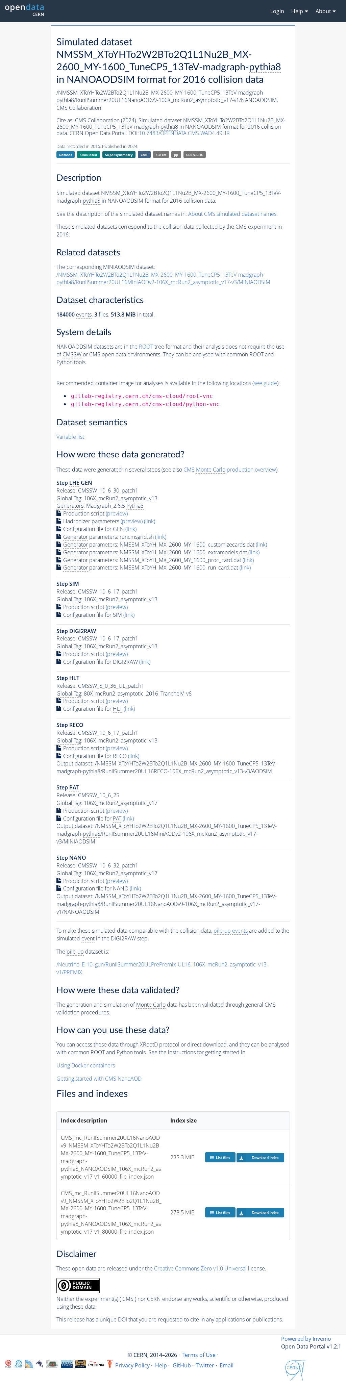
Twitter (205, 1365)
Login (277, 11)
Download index (265, 1158)
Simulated (88, 154)
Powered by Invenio (306, 1338)
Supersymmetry (119, 154)
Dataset (65, 154)
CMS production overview (229, 469)
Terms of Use (199, 1355)
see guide (265, 383)
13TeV (161, 154)
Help (161, 1365)
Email (226, 1365)
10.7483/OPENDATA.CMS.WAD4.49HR (184, 133)
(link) (149, 521)
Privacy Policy (132, 1365)
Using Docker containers (85, 1065)
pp (176, 154)
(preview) (117, 513)
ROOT (146, 346)
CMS (144, 154)
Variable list (70, 436)
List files (223, 1158)
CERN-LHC (194, 154)
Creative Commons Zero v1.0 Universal (200, 1268)
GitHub (182, 1365)
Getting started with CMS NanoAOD (99, 1078)
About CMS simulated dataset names (232, 214)
